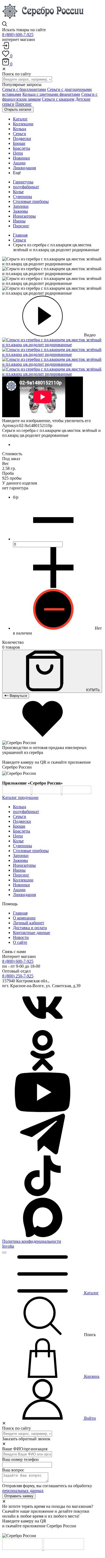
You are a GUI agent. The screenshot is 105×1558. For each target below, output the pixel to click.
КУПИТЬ (92, 690)
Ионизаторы (24, 216)
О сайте (20, 942)
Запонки (21, 206)
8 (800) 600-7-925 (17, 34)
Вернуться (18, 696)
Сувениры (22, 196)
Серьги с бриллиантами (24, 89)
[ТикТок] (42, 1194)
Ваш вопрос (13, 1470)
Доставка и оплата (30, 927)
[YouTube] (42, 1111)
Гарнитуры (23, 182)
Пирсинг (23, 104)
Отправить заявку (18, 1496)
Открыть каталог (18, 109)
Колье (18, 191)
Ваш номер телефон (20, 1459)
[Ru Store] (76, 792)
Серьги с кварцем (58, 99)
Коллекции (23, 880)
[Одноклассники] (42, 1069)
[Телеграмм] (42, 1153)
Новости (21, 937)
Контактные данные (31, 932)
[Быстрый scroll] (4, 1252)
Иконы (19, 221)
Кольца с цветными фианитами (51, 94)
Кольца (19, 806)
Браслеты (21, 831)
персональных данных (23, 1490)
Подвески (22, 821)
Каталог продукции (20, 797)
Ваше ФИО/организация (24, 1449)
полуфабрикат (26, 186)
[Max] (42, 1236)
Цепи (18, 836)
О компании (24, 918)
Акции (19, 889)
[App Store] (47, 792)
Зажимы (20, 211)
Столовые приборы (31, 201)
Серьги (19, 240)
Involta (8, 1246)
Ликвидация (24, 894)
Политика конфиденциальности (31, 1241)
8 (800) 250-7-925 (17, 976)
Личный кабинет (28, 922)
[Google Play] (17, 792)
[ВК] (42, 1027)
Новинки (21, 884)
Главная (20, 235)
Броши (19, 826)
